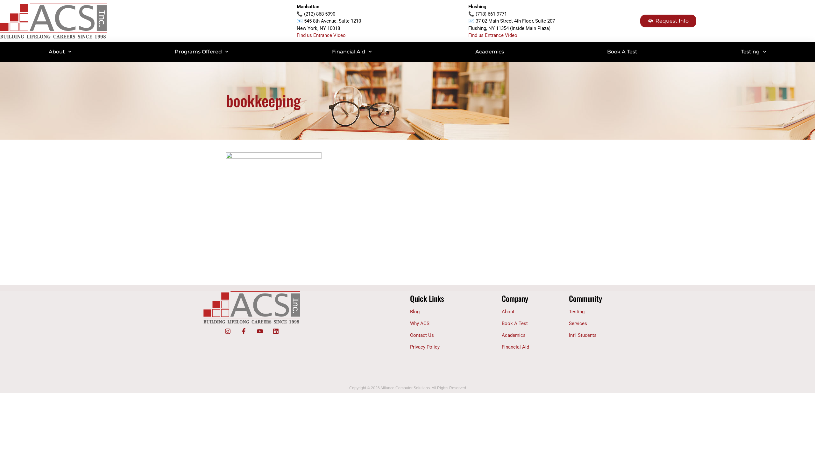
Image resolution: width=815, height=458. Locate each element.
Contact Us (422, 335)
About (57, 52)
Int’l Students (583, 335)
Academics (489, 52)
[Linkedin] (275, 331)
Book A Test (622, 52)
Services (578, 323)
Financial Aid (348, 52)
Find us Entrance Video (321, 35)
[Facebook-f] (244, 331)
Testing (750, 52)
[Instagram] (227, 331)
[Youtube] (260, 331)
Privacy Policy (425, 347)
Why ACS (419, 323)
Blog (415, 312)
